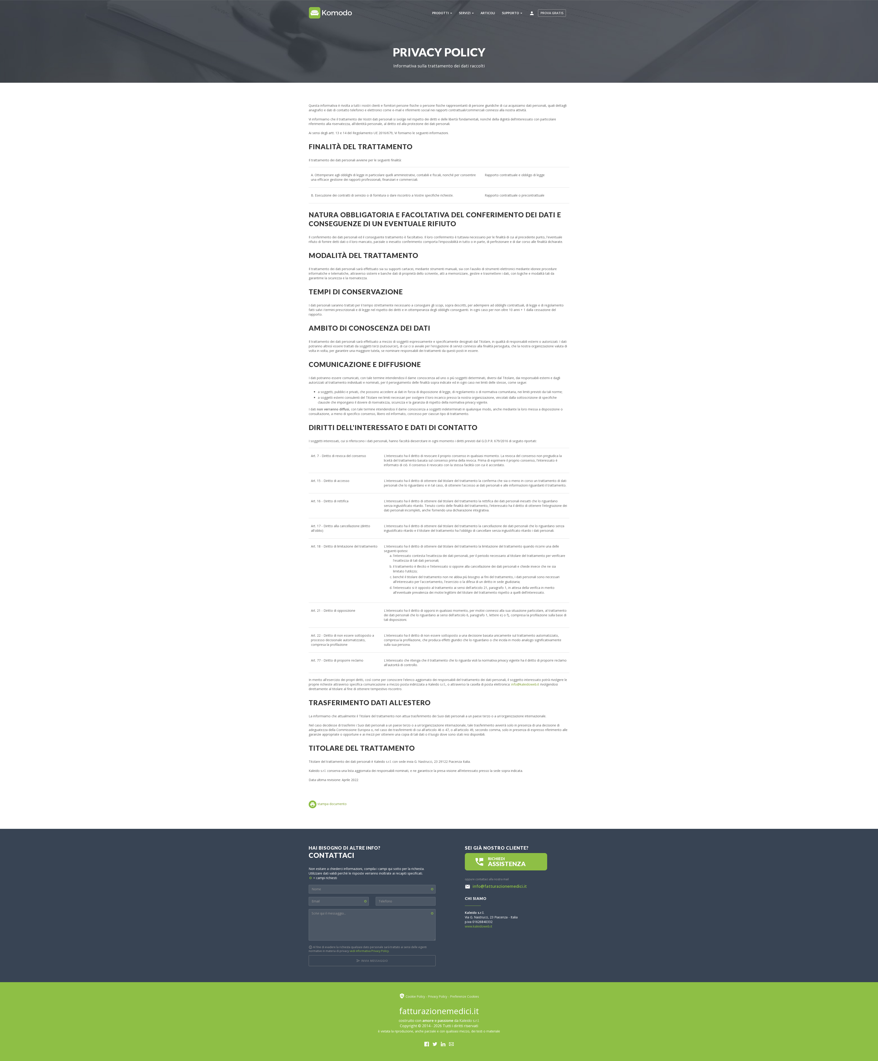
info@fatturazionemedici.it (499, 886)
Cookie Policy (415, 996)
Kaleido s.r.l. (469, 1020)
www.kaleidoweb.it (478, 926)
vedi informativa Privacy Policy (369, 951)
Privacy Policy (437, 996)
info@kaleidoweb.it (525, 684)
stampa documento (331, 804)
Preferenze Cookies (464, 996)
